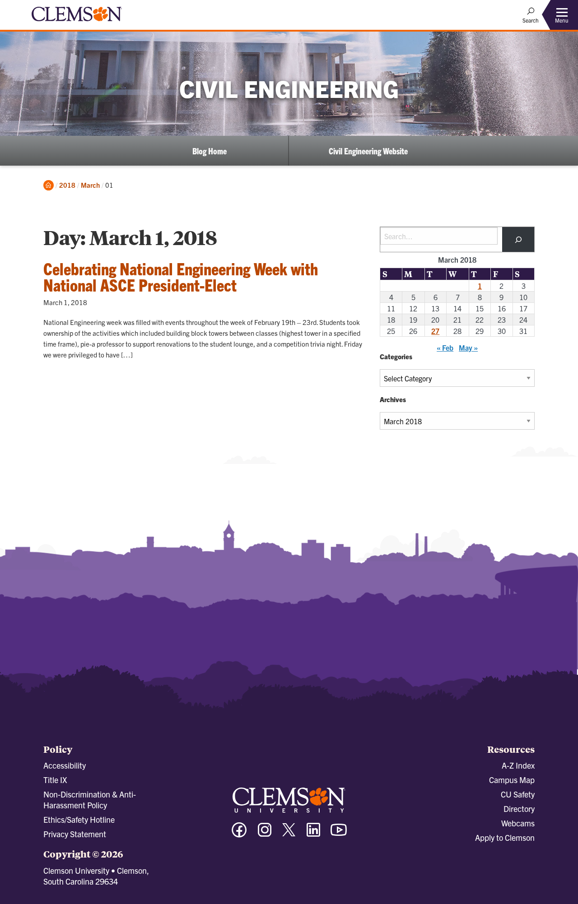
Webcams (518, 823)
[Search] (518, 239)
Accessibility (64, 765)
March (90, 185)
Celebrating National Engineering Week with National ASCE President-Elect (180, 276)
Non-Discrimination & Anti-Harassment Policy (89, 799)
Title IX (55, 779)
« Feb (445, 347)
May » (468, 347)
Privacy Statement (74, 834)
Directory (519, 808)
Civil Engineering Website (368, 150)
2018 (67, 185)
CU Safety (518, 794)
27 (435, 330)
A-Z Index (518, 765)
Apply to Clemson (505, 837)
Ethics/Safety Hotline (79, 819)
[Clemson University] (77, 22)
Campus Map (512, 779)
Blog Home (209, 150)
